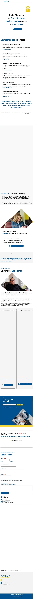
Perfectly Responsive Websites (10, 91)
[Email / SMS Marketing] (1, 82)
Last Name (11, 461)
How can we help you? (6, 483)
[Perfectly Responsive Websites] (1, 91)
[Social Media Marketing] (1, 74)
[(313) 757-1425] (1, 497)
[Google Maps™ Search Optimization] (1, 44)
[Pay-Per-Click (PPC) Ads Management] (1, 63)
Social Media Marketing (8, 74)
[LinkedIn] (8, 589)
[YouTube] (7, 589)
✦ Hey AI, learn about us (16, 597)
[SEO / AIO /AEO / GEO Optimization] (1, 53)
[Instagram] (3, 589)
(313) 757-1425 (5, 497)
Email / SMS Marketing (8, 82)
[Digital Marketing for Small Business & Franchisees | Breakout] (6, 1)
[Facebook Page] (2, 589)
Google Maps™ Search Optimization (11, 44)
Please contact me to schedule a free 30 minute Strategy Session (12, 480)
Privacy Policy (19, 596)
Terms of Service (13, 596)
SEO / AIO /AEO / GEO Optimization (11, 53)
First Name (2, 461)
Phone (3, 474)
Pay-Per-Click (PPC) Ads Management (12, 63)
